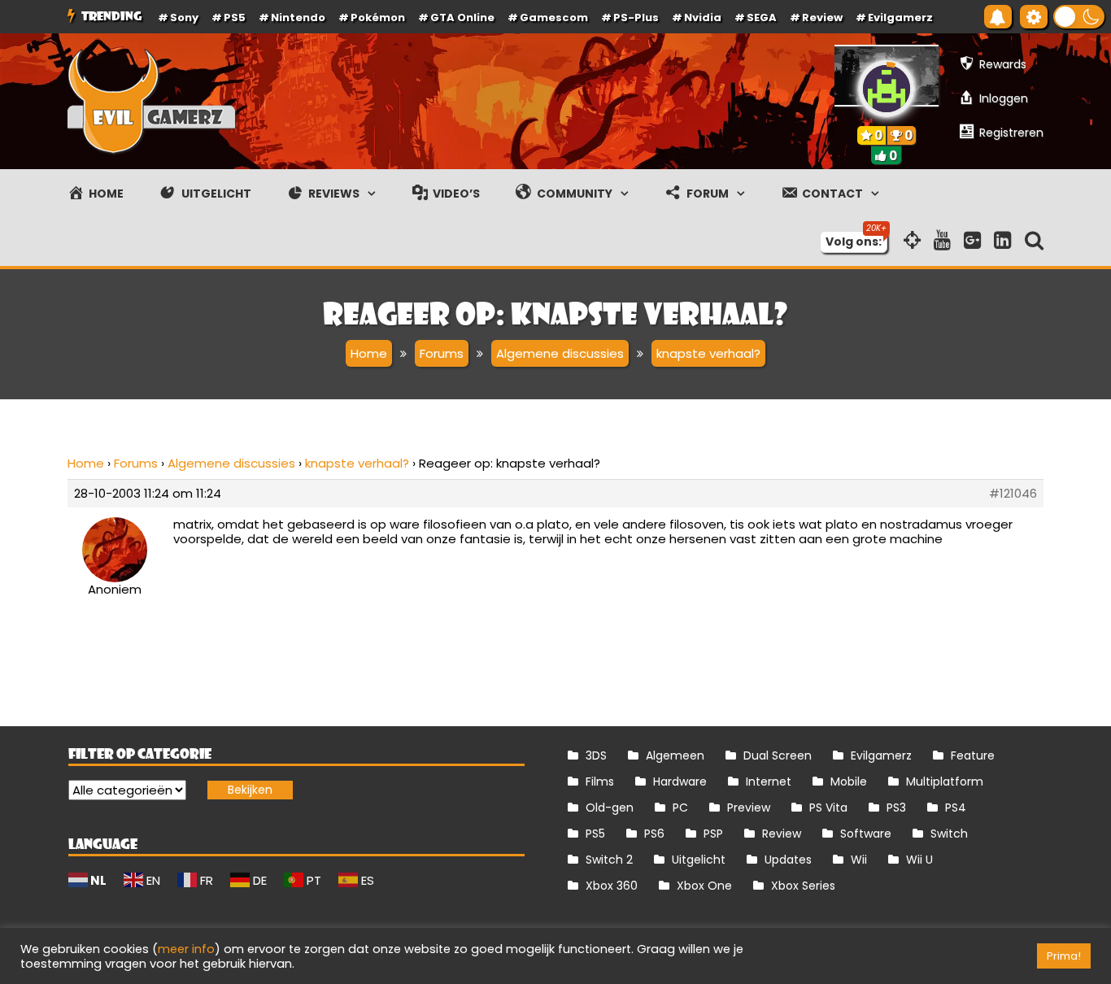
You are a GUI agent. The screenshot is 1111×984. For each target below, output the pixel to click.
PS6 (654, 833)
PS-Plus (636, 17)
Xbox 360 (612, 885)
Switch (949, 833)
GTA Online (462, 17)
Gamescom (554, 17)
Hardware (680, 781)
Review (781, 833)
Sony (184, 17)
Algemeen (675, 755)
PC (680, 807)
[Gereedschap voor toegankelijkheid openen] (1034, 16)
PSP (713, 833)
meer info (186, 949)
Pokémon (378, 17)
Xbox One (704, 885)
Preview (748, 807)
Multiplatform (944, 781)
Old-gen (610, 807)
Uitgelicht (698, 859)
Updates (788, 859)
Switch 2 (609, 859)
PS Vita (828, 807)
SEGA (762, 17)
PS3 (896, 807)
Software (865, 833)
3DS (596, 755)
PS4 (955, 807)
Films (600, 781)
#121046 (1013, 493)
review (822, 17)
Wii (859, 859)
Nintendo (298, 17)
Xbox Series (803, 885)
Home (86, 463)
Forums (136, 463)
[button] (1078, 16)
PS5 (235, 17)
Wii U (919, 859)
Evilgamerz (900, 17)
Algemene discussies (231, 463)
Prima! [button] (1064, 956)
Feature (973, 755)
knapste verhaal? (357, 463)
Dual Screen (777, 755)
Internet (768, 781)
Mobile (848, 781)
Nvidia (702, 17)
